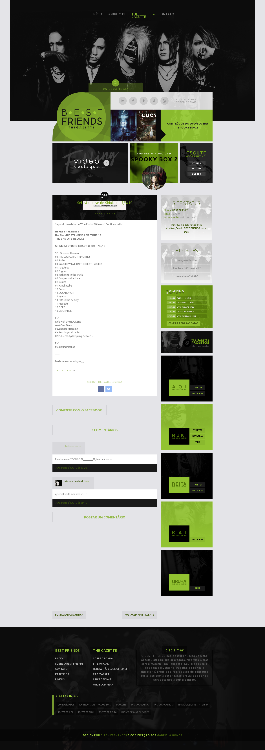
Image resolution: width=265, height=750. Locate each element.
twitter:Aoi (65, 712)
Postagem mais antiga (69, 615)
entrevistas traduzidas (95, 704)
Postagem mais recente (139, 615)
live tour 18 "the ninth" (187, 268)
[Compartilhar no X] (108, 389)
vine (197, 442)
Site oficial (101, 663)
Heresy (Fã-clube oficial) (110, 669)
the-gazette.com (186, 260)
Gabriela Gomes (169, 735)
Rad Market (101, 674)
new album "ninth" (187, 276)
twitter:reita (108, 712)
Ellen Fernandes (114, 735)
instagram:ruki (164, 704)
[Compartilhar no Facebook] (101, 389)
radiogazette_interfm (193, 704)
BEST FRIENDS (180, 210)
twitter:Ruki (86, 712)
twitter (197, 388)
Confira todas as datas (183, 323)
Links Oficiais (102, 679)
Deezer (196, 174)
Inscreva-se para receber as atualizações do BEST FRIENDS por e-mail (186, 228)
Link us (60, 679)
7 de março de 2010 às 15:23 (71, 468)
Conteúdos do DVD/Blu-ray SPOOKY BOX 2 (188, 125)
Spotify (196, 168)
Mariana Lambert (74, 481)
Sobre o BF (116, 14)
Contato (166, 14)
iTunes (196, 163)
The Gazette (138, 15)
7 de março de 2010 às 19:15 (71, 503)
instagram (197, 393)
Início (97, 14)
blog (197, 588)
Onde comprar (103, 684)
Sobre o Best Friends (69, 663)
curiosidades (66, 704)
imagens (121, 704)
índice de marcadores (135, 712)
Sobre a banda (103, 658)
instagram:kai (140, 704)
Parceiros (62, 674)
